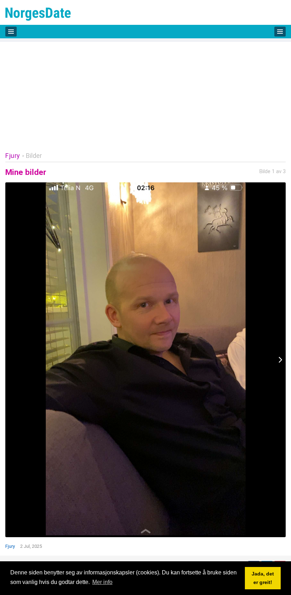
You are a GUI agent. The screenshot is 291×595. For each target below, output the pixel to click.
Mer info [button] (102, 582)
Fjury (12, 155)
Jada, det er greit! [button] (263, 578)
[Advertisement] (145, 91)
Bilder (34, 155)
